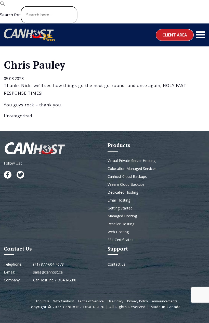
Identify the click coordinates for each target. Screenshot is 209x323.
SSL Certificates (120, 239)
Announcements (164, 301)
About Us (42, 301)
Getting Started (120, 208)
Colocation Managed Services (132, 168)
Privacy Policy (137, 301)
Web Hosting (118, 231)
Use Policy (115, 301)
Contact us (116, 264)
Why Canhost (63, 301)
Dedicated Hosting (123, 192)
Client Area (174, 35)
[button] (2, 3)
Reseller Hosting (121, 223)
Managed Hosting (122, 216)
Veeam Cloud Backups (126, 184)
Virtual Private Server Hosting (131, 160)
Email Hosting (119, 200)
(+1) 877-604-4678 (48, 264)
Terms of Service (91, 301)
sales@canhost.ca (48, 272)
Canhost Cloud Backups (127, 176)
